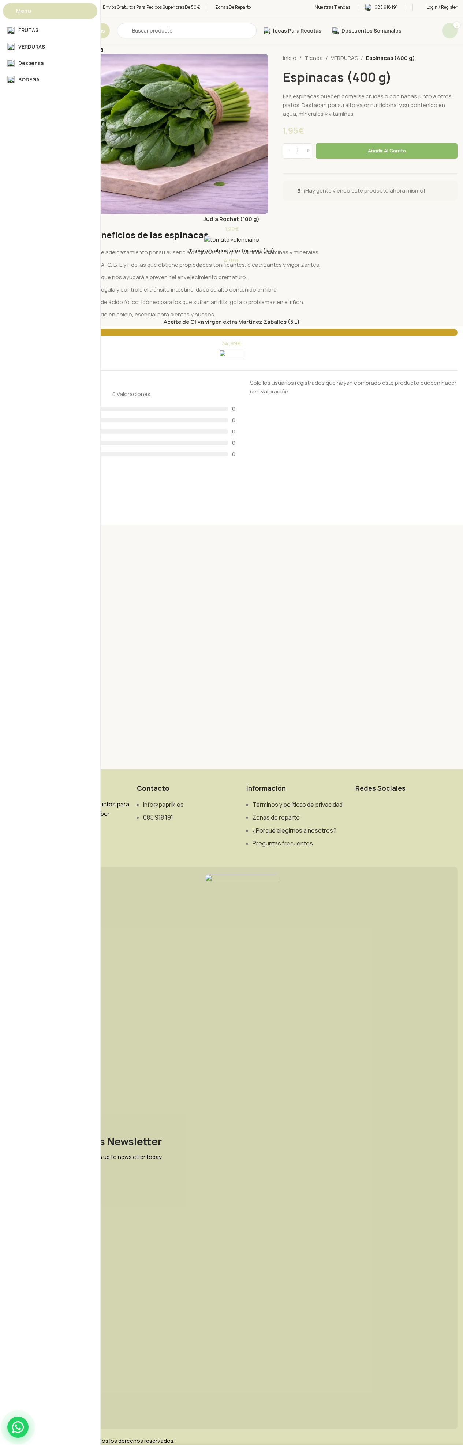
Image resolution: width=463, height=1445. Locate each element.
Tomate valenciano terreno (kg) (231, 250)
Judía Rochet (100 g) (231, 219)
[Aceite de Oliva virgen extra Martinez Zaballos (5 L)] (231, 298)
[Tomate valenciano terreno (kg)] (231, 239)
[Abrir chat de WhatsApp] (18, 1427)
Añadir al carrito (387, 150)
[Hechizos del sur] (231, 624)
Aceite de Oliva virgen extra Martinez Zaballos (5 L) (232, 322)
